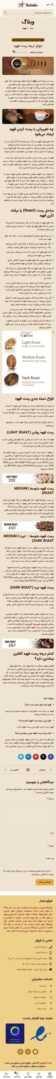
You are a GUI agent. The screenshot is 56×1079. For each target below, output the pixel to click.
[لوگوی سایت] (28, 4)
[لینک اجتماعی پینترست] (36, 757)
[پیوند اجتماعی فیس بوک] (51, 757)
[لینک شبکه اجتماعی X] (43, 757)
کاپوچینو (46, 513)
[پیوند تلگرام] (21, 757)
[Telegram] (35, 1052)
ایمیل (50, 845)
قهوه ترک (25, 40)
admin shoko (36, 52)
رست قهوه (41, 174)
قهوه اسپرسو (34, 40)
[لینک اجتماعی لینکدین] (28, 757)
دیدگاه (50, 798)
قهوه (24, 28)
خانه (31, 28)
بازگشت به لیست (28, 770)
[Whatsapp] (28, 1052)
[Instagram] (20, 1052)
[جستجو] (5, 13)
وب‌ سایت (49, 858)
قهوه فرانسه (17, 40)
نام (52, 833)
